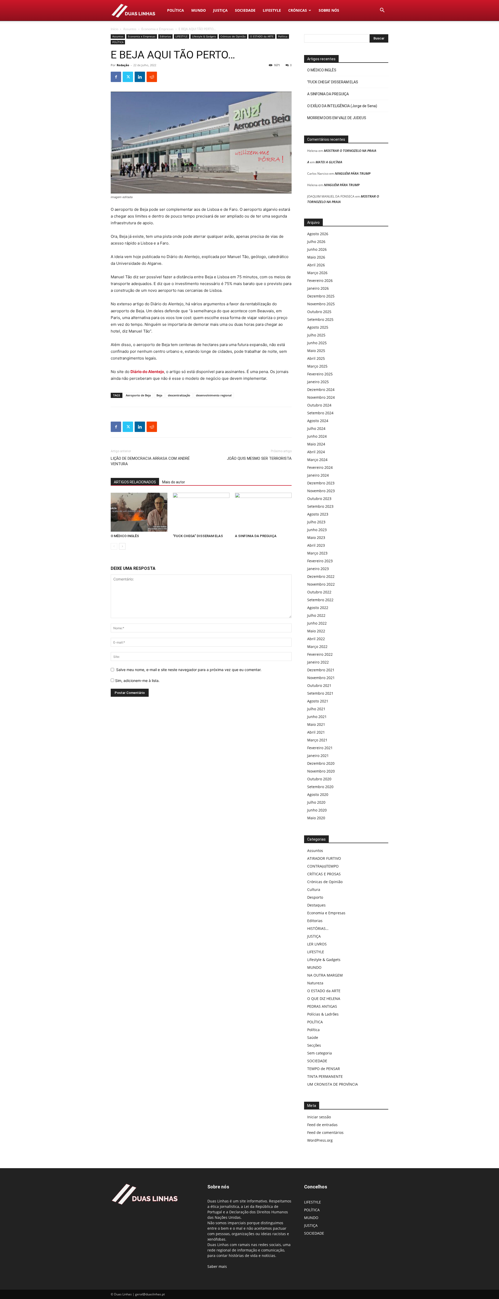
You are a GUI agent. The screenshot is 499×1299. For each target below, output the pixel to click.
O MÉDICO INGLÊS (125, 536)
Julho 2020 (316, 802)
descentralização (179, 395)
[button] (382, 10)
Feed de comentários (325, 1132)
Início (114, 29)
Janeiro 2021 (318, 755)
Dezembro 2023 (320, 483)
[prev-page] (114, 546)
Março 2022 (317, 646)
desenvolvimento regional (214, 395)
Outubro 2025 (319, 311)
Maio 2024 (316, 444)
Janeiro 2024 (318, 475)
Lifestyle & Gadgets (204, 36)
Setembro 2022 (320, 599)
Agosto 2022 (317, 607)
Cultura (313, 889)
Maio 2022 (316, 630)
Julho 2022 (316, 615)
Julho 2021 (316, 708)
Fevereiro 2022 (320, 654)
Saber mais (217, 1266)
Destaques (316, 905)
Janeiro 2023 (318, 568)
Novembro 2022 (321, 584)
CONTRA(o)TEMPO (323, 866)
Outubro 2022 (319, 592)
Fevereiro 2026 (320, 280)
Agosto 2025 (317, 327)
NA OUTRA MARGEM (325, 975)
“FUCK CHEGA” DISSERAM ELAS (198, 536)
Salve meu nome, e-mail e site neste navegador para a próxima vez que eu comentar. (188, 669)
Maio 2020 (316, 817)
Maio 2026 (316, 257)
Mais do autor (173, 482)
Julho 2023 (316, 521)
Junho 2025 (317, 342)
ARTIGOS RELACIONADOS (135, 482)
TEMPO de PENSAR (323, 1068)
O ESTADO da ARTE (262, 36)
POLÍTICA (175, 10)
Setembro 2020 (320, 786)
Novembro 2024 (321, 397)
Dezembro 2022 (320, 576)
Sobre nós (329, 10)
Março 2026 (317, 272)
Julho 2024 (316, 428)
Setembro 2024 (320, 412)
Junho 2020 (317, 810)
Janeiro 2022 (318, 662)
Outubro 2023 (319, 498)
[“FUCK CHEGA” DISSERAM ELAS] (201, 512)
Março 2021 (317, 740)
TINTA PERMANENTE (325, 1076)
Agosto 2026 (317, 233)
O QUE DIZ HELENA (323, 998)
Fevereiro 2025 (320, 373)
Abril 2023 (316, 545)
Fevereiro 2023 (320, 560)
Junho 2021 (317, 716)
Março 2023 (317, 553)
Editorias (165, 36)
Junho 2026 (317, 249)
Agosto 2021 (317, 701)
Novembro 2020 (321, 771)
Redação (123, 65)
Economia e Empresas (157, 29)
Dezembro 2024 (320, 389)
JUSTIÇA (220, 10)
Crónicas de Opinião (233, 36)
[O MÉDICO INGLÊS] (139, 512)
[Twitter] (128, 77)
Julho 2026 (316, 241)
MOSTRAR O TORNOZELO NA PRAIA (350, 150)
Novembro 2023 (321, 490)
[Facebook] (116, 77)
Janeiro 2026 (318, 288)
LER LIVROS (317, 944)
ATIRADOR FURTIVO (324, 858)
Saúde (312, 1037)
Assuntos (129, 29)
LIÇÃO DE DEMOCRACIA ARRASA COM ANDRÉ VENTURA (150, 461)
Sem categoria (319, 1053)
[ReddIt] (152, 77)
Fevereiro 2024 (320, 467)
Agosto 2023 (317, 514)
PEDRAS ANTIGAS (322, 1006)
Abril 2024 (316, 451)
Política (282, 36)
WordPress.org (320, 1140)
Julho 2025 (316, 335)
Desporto (315, 897)
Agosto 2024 (317, 420)
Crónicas (297, 10)
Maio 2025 (316, 350)
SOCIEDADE (245, 10)
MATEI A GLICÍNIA (329, 162)
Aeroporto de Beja (138, 395)
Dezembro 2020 (320, 763)
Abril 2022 (316, 638)
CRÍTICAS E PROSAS (324, 873)
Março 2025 (317, 366)
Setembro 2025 (320, 319)
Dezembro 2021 (320, 669)
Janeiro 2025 (318, 381)
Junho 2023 (317, 529)
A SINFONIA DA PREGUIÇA (256, 536)
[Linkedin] (140, 77)
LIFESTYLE (272, 10)
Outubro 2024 (319, 405)
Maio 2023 (316, 537)
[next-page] (122, 546)
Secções (314, 1045)
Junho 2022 (317, 623)
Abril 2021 (316, 732)
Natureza (315, 982)
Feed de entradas (322, 1124)
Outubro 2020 (319, 778)
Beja (159, 395)
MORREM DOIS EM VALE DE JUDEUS (336, 118)
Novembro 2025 (321, 303)
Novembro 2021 (321, 677)
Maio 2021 (316, 724)
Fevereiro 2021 (320, 747)
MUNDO (198, 10)
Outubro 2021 (319, 685)
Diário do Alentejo (147, 371)
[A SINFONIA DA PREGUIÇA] (263, 512)
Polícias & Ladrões (323, 1014)
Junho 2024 (317, 436)
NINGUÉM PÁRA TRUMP (352, 173)
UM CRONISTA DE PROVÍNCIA (332, 1084)
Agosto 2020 (317, 794)
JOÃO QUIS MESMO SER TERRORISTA (259, 458)
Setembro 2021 (320, 693)
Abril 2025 (316, 358)
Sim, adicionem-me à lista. (137, 680)
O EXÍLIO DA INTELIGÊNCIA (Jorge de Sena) (342, 106)
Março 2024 (317, 459)
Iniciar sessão (319, 1116)
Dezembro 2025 (320, 296)
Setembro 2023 (320, 506)
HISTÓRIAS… (318, 928)
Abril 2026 (316, 264)
